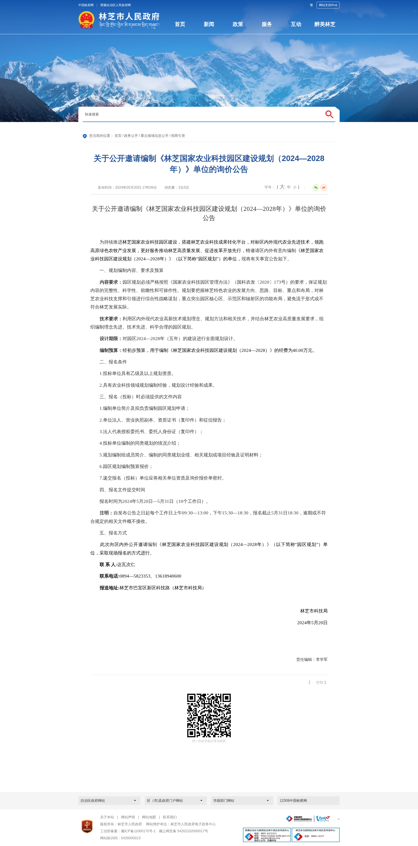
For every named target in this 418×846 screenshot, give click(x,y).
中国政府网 (86, 5)
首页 (118, 135)
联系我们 (170, 817)
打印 (319, 682)
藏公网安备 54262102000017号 (183, 831)
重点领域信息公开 (155, 135)
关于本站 (107, 817)
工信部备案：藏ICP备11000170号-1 (128, 831)
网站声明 (128, 817)
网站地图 (149, 817)
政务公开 (131, 135)
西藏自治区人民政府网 (115, 5)
